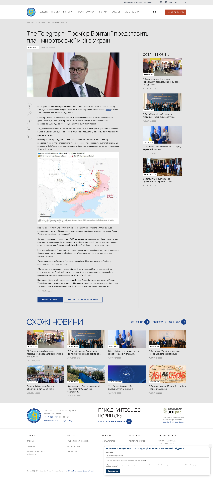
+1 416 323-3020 (51, 417)
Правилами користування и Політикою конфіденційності (149, 464)
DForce (70, 471)
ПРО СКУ (55, 12)
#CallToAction (86, 12)
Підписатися (113, 471)
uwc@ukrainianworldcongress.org (58, 420)
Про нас (30, 441)
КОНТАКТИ (31, 446)
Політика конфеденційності (83, 471)
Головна (43, 12)
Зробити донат (175, 12)
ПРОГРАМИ (103, 12)
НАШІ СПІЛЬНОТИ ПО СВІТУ (78, 441)
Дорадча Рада (73, 446)
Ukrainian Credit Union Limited (173, 422)
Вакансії (116, 12)
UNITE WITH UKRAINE (137, 441)
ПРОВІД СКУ (72, 451)
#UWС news (33, 48)
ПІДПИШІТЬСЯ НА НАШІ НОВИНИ (83, 299)
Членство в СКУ (132, 12)
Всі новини (68, 12)
